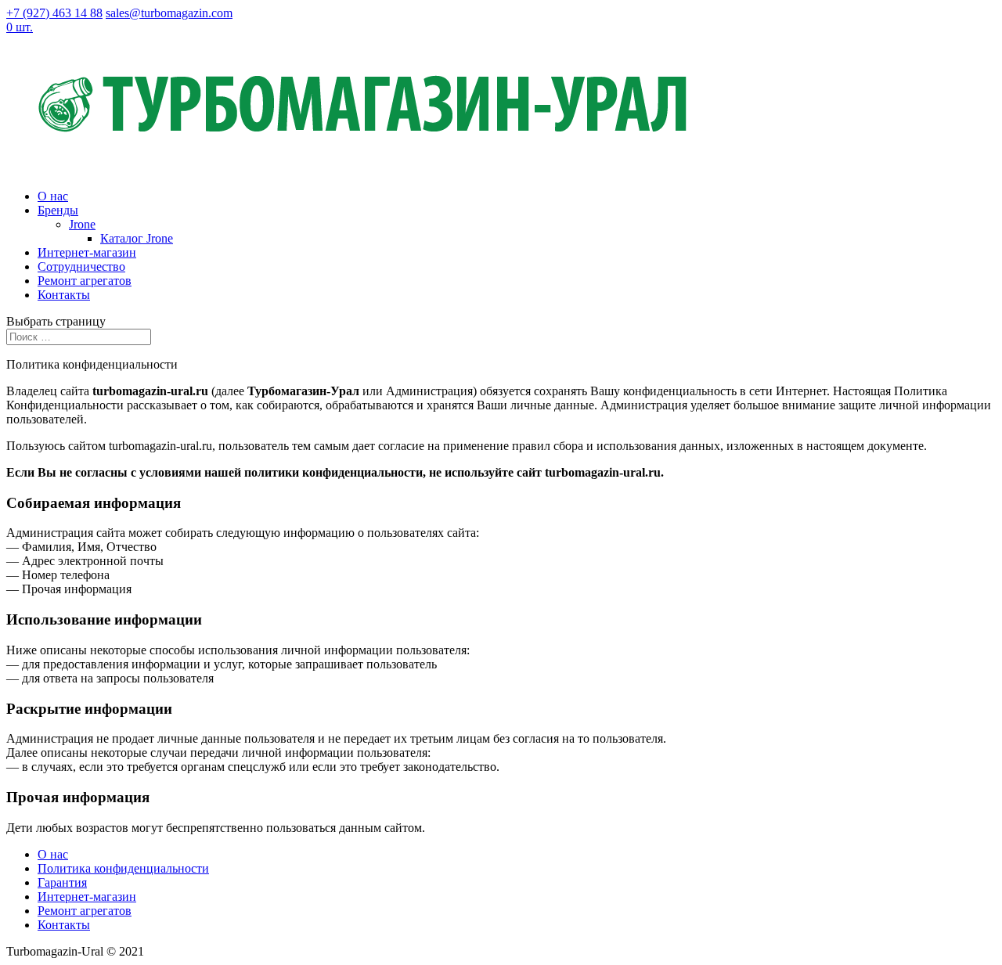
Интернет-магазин (87, 252)
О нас (53, 196)
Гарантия (62, 882)
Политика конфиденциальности (123, 868)
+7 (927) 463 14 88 (54, 13)
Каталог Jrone (136, 238)
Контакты (64, 294)
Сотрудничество (81, 266)
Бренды (58, 210)
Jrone (82, 224)
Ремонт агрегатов (85, 280)
